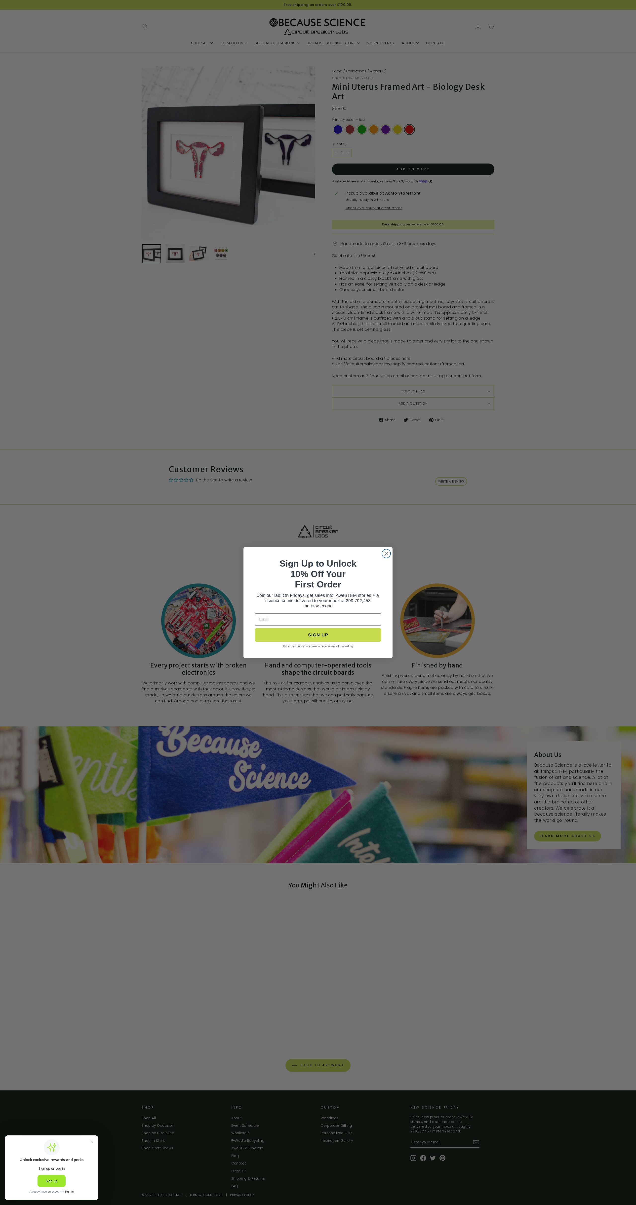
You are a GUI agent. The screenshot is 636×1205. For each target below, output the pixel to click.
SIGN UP (318, 634)
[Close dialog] (386, 553)
